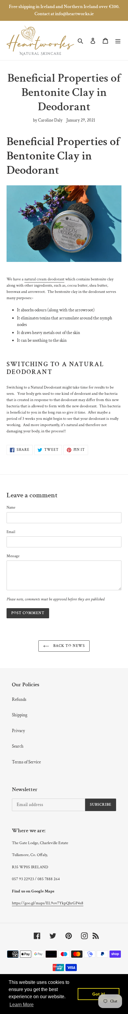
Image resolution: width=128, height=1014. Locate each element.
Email (11, 532)
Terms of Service (26, 762)
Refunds (19, 699)
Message (13, 556)
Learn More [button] (22, 1004)
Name (11, 507)
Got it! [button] (98, 994)
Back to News (68, 645)
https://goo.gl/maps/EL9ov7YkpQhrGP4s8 (47, 903)
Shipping (19, 715)
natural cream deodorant (44, 279)
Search (18, 746)
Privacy (18, 731)
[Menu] (118, 40)
